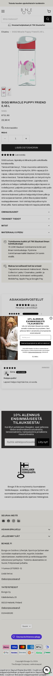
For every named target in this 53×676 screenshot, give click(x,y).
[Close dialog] (51, 318)
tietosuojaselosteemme (34, 352)
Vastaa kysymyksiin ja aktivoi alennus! (35, 343)
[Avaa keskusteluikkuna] (47, 670)
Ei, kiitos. (35, 356)
